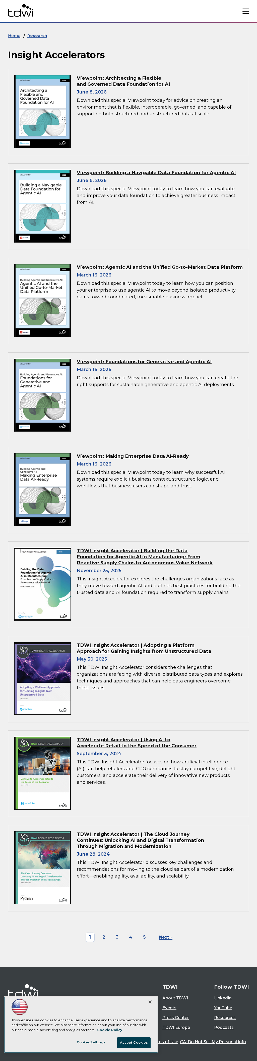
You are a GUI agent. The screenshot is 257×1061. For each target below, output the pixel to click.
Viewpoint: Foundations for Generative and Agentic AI (144, 361)
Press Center (175, 1017)
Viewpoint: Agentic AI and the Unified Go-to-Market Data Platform (160, 267)
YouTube (223, 1007)
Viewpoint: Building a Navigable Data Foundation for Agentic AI (156, 172)
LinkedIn (223, 998)
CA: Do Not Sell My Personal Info (213, 1041)
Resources (225, 1017)
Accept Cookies (134, 1042)
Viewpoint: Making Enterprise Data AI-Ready (133, 456)
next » (165, 937)
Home (14, 35)
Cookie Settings (91, 1042)
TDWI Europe (176, 1027)
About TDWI (175, 998)
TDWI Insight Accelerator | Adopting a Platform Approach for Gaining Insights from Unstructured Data (144, 648)
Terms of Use (164, 1041)
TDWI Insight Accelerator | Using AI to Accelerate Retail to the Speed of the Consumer (137, 743)
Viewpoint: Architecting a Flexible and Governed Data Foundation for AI (123, 81)
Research (37, 35)
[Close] (150, 1001)
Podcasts (224, 1027)
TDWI (170, 987)
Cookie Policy (109, 1030)
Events (169, 1007)
